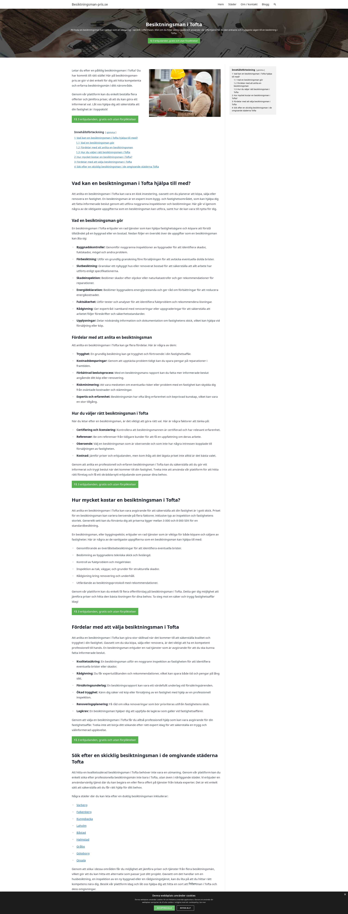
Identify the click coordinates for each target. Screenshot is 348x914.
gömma (111, 132)
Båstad (81, 832)
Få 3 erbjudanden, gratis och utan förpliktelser (174, 40)
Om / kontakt (249, 4)
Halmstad (83, 839)
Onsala (81, 860)
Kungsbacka (85, 819)
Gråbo (81, 846)
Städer (232, 4)
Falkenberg (84, 812)
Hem (221, 4)
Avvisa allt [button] (185, 908)
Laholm (81, 825)
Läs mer (202, 902)
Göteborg (83, 853)
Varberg (82, 805)
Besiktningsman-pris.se (90, 4)
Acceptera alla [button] (164, 908)
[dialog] (174, 903)
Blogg (265, 4)
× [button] (345, 894)
